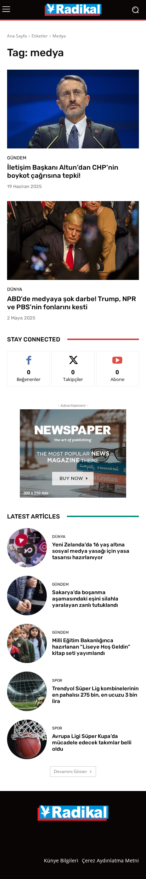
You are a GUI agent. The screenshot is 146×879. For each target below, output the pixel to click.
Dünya (14, 289)
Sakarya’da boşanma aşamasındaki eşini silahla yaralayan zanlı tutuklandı (85, 598)
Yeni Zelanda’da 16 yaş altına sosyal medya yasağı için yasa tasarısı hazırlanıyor (90, 551)
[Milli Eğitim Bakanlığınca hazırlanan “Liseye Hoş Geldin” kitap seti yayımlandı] (27, 643)
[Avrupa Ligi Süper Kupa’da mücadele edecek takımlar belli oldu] (27, 739)
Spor (57, 680)
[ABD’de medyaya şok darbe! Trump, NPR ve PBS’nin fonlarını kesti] (73, 240)
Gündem (16, 158)
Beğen (28, 356)
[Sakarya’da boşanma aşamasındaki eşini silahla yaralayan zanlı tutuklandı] (27, 595)
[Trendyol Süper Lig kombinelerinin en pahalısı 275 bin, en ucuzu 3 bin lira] (27, 691)
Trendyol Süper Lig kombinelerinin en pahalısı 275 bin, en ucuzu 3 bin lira (95, 694)
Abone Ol (117, 356)
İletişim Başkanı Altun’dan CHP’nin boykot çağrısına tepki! (62, 171)
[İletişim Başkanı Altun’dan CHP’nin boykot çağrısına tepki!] (73, 109)
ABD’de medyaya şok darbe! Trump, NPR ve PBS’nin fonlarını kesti (71, 303)
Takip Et (73, 356)
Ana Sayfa (17, 36)
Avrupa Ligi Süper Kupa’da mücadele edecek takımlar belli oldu (91, 742)
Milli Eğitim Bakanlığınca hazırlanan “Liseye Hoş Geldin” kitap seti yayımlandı (91, 646)
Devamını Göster (70, 771)
